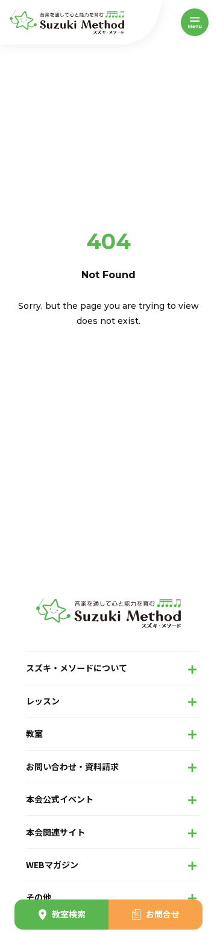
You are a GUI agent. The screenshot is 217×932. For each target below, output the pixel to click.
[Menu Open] (195, 22)
